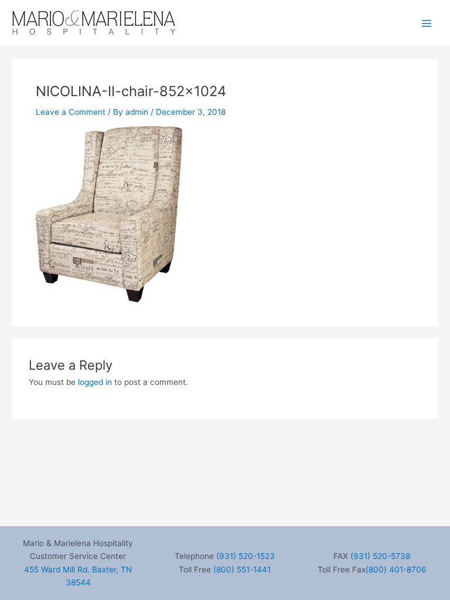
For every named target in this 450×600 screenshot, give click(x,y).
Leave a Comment (70, 112)
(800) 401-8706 (396, 569)
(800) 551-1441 (242, 569)
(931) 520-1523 (245, 556)
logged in (95, 382)
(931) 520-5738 (380, 556)
